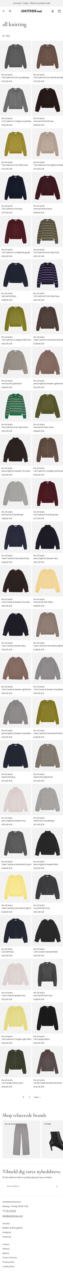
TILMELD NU (31, 1261)
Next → (37, 1097)
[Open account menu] (52, 11)
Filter (8, 36)
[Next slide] (57, 1139)
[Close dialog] (57, 1209)
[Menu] (3, 11)
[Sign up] (56, 1186)
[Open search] (10, 11)
